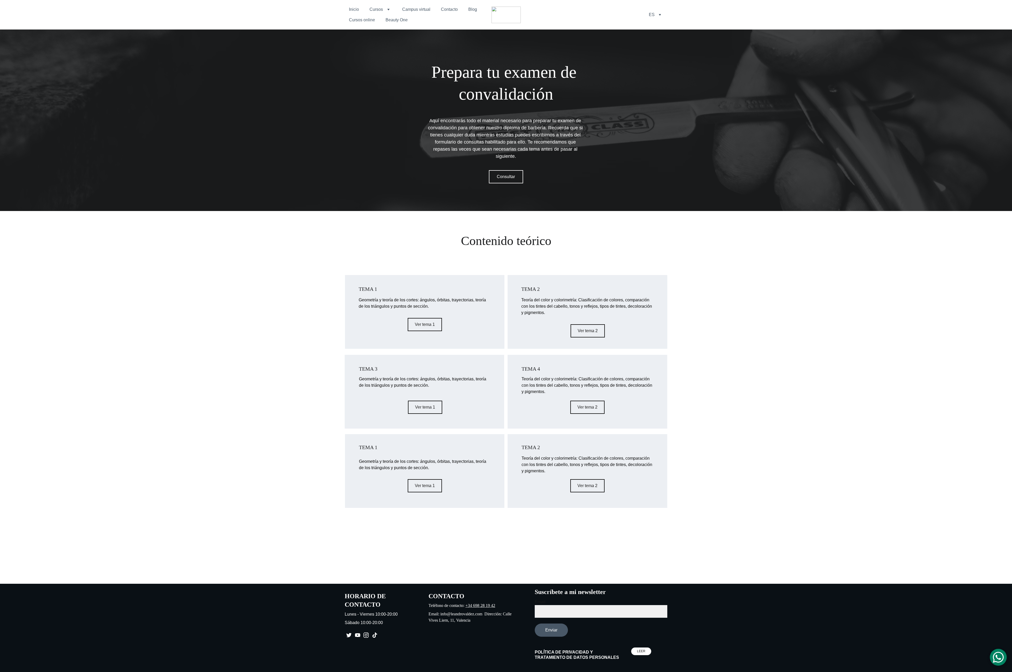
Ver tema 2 (588, 330)
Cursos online (362, 20)
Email (540, 602)
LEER (641, 651)
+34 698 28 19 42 (480, 605)
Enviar (551, 630)
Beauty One (397, 20)
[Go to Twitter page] (349, 635)
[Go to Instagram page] (366, 635)
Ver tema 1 (425, 324)
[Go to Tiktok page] (374, 635)
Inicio (354, 9)
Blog (472, 9)
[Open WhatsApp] (998, 657)
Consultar (506, 176)
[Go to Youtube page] (357, 635)
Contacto (449, 9)
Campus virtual (416, 9)
